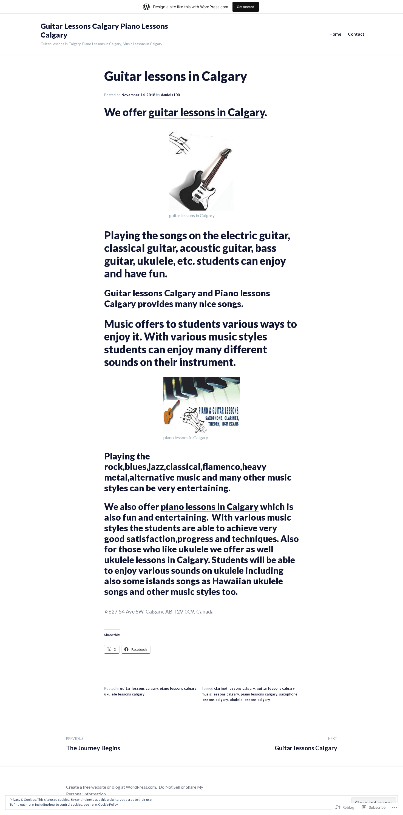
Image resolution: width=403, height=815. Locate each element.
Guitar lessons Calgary (150, 293)
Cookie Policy (108, 804)
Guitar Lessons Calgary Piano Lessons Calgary (104, 30)
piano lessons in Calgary (210, 506)
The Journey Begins (93, 744)
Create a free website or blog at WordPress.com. (111, 787)
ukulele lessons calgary (124, 694)
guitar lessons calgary (139, 688)
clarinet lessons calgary (234, 688)
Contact (356, 34)
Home (335, 34)
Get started (245, 7)
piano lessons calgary (178, 688)
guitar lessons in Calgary (207, 112)
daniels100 (170, 95)
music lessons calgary (220, 694)
